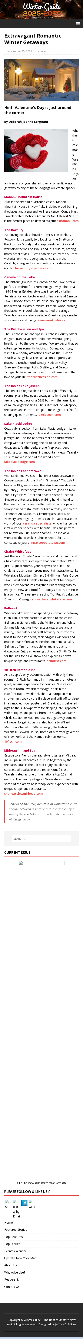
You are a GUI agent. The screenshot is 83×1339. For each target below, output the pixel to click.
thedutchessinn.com (42, 377)
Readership (12, 1279)
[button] (77, 23)
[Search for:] (41, 838)
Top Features (13, 1237)
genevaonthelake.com (53, 320)
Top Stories (12, 1244)
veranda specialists (37, 523)
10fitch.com (13, 741)
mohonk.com (69, 221)
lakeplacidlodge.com (19, 462)
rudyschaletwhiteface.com (52, 599)
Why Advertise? (14, 1272)
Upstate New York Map (20, 1258)
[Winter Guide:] (41, 17)
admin (42, 51)
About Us (10, 1265)
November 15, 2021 (19, 51)
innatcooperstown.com (47, 543)
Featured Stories (15, 1229)
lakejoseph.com (49, 415)
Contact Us (12, 1287)
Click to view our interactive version (41, 1183)
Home (8, 1222)
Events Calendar (15, 1251)
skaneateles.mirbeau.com (23, 793)
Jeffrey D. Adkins (65, 1324)
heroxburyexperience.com (34, 268)
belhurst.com (56, 661)
